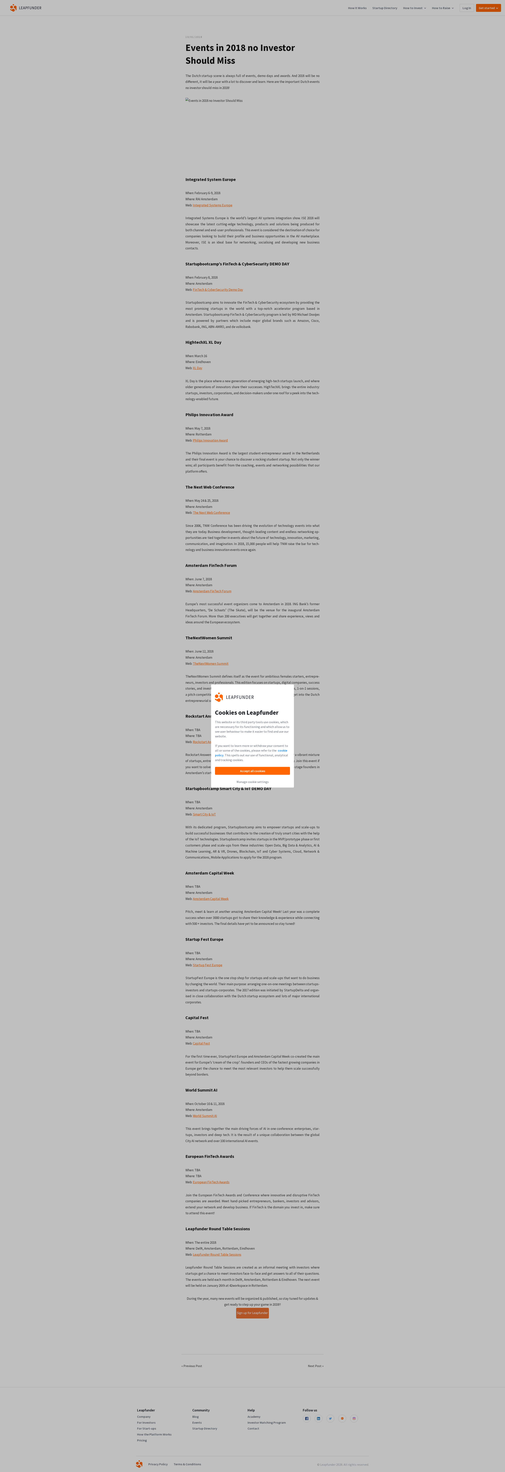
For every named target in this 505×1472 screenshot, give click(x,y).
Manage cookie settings (253, 782)
